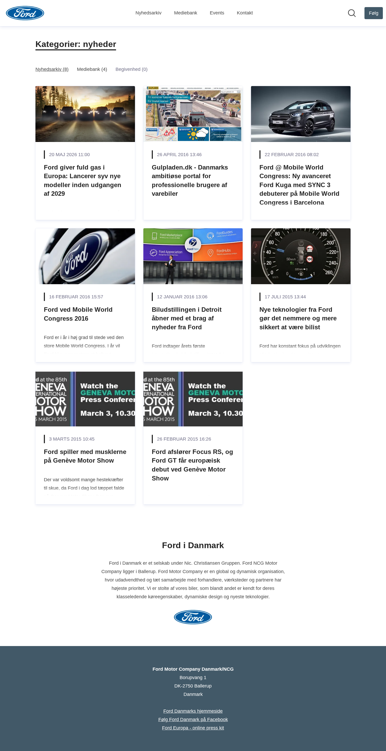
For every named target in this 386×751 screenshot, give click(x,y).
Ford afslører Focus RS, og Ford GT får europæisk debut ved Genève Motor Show (192, 465)
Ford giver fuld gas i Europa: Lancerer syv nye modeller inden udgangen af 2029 (82, 180)
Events (217, 12)
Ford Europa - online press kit (193, 728)
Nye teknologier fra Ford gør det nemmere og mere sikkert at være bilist (298, 318)
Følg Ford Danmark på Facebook (193, 719)
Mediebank (185, 12)
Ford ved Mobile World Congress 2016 (78, 314)
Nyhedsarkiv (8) (52, 69)
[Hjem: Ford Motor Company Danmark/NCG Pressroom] (25, 13)
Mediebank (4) (92, 69)
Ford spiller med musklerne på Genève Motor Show (85, 456)
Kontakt (245, 12)
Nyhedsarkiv (148, 12)
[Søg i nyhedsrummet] (352, 13)
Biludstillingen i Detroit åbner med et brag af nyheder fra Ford (187, 318)
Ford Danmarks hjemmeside (193, 711)
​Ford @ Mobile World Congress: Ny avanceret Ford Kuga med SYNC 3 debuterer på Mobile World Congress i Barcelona (299, 185)
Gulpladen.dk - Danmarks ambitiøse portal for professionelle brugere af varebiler (190, 180)
